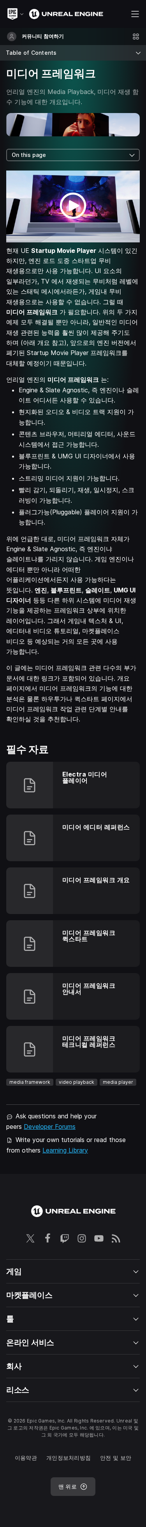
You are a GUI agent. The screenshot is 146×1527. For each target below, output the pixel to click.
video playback (76, 1082)
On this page (29, 154)
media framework (29, 1082)
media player (118, 1082)
